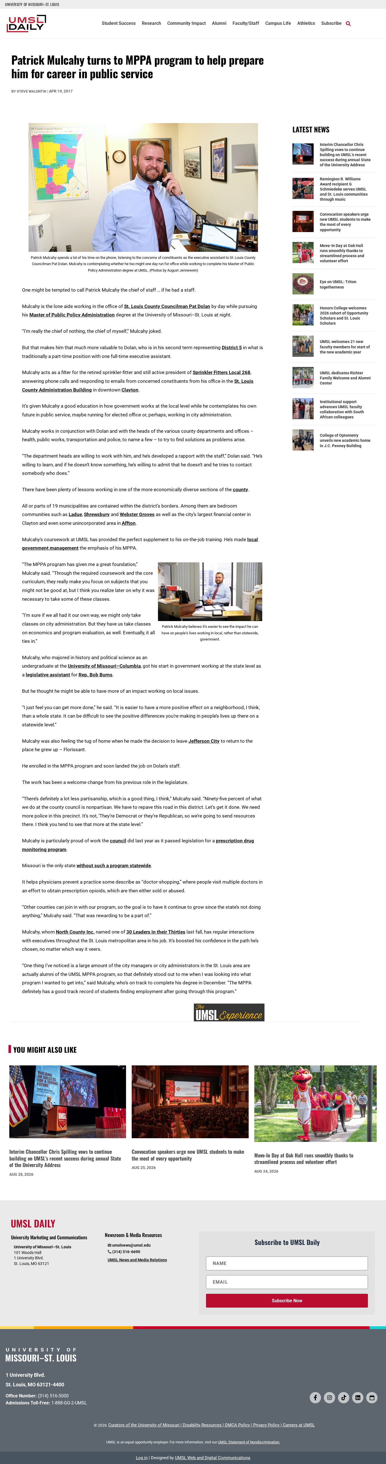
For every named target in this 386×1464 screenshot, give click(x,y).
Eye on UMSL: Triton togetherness (338, 284)
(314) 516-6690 (126, 1251)
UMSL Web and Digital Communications (212, 1457)
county (240, 489)
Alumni (219, 23)
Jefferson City (204, 741)
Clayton (130, 390)
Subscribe (331, 23)
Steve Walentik (31, 91)
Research (151, 23)
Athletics (306, 23)
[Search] (348, 23)
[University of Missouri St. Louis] (41, 1360)
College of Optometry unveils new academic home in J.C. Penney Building (345, 440)
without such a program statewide (114, 865)
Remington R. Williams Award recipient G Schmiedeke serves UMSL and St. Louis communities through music (344, 189)
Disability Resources (202, 1425)
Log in (142, 1457)
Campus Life (278, 23)
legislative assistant (48, 675)
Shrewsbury (97, 514)
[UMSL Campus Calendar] (372, 1397)
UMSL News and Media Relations (137, 1260)
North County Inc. (75, 932)
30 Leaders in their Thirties (155, 932)
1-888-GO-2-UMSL (69, 1403)
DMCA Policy (237, 1425)
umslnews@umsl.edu (131, 1245)
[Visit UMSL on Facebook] (315, 1397)
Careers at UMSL (299, 1425)
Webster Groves (137, 514)
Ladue (75, 514)
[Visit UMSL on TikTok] (343, 1397)
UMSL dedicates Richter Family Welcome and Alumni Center (345, 378)
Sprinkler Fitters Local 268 (221, 372)
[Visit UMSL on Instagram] (329, 1397)
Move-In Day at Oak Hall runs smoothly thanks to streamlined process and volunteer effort (342, 253)
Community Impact (186, 23)
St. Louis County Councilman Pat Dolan (167, 306)
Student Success (119, 23)
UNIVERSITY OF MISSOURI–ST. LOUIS (32, 4)
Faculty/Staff (246, 23)
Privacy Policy (266, 1425)
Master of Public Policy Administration (72, 315)
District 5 (232, 347)
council (118, 841)
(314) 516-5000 (53, 1396)
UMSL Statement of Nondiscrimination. (249, 1442)
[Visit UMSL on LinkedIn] (357, 1397)
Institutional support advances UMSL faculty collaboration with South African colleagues (342, 409)
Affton (129, 523)
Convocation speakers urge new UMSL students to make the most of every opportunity (345, 222)
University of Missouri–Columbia (104, 666)
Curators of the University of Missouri (143, 1425)
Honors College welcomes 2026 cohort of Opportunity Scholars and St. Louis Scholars (344, 316)
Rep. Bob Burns (95, 675)
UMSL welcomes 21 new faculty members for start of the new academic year (345, 346)
